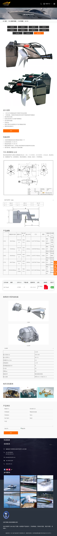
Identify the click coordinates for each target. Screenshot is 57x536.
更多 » (50, 444)
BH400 (12, 27)
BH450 (22, 27)
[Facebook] (5, 469)
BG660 (28, 33)
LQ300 (6, 348)
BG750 (38, 33)
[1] (28, 311)
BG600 (17, 33)
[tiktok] (12, 469)
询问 (11, 130)
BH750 (33, 30)
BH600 (12, 30)
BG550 (44, 30)
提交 (11, 432)
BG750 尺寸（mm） (9, 200)
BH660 (22, 30)
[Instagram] (9, 469)
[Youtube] (7, 469)
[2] (28, 334)
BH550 (44, 27)
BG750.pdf (6, 287)
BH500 (33, 27)
